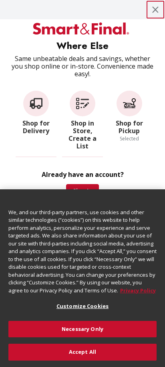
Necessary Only (82, 329)
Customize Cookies (82, 306)
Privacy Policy (138, 290)
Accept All (82, 351)
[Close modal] (155, 9)
